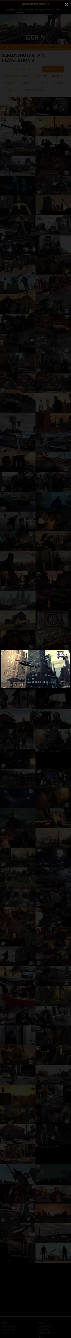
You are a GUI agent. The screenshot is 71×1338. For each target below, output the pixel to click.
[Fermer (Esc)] (66, 4)
